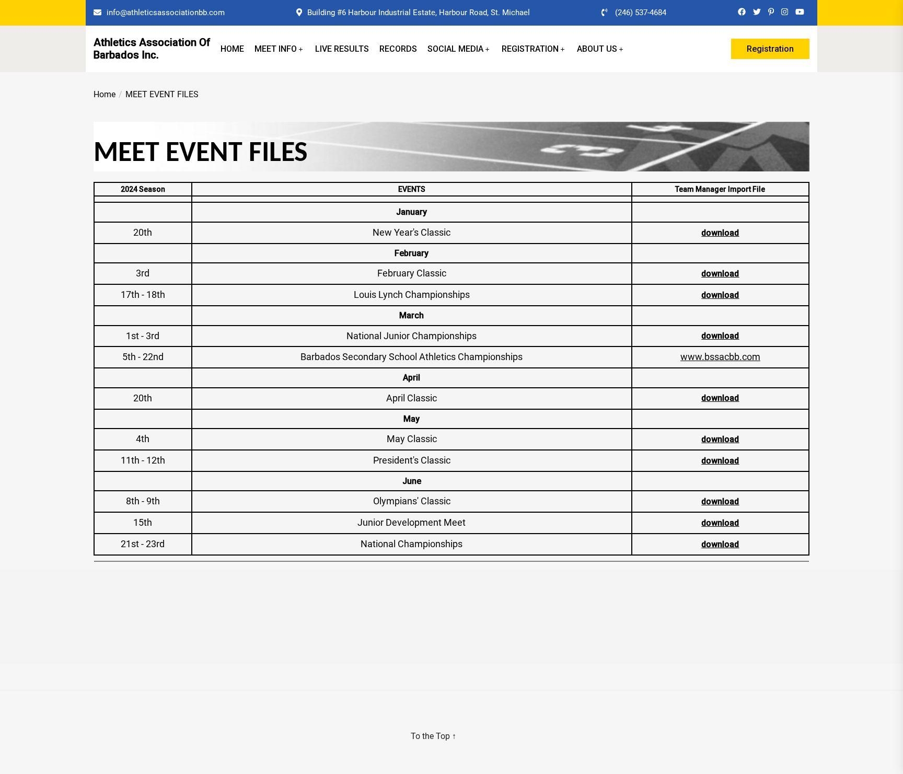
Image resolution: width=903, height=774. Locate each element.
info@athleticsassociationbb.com (166, 12)
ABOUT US (597, 49)
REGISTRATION (530, 49)
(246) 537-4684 (640, 12)
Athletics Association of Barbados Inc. (152, 48)
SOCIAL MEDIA (455, 49)
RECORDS (398, 49)
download (720, 233)
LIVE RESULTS (342, 49)
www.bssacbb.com (720, 356)
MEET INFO (275, 49)
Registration (770, 49)
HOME (232, 49)
